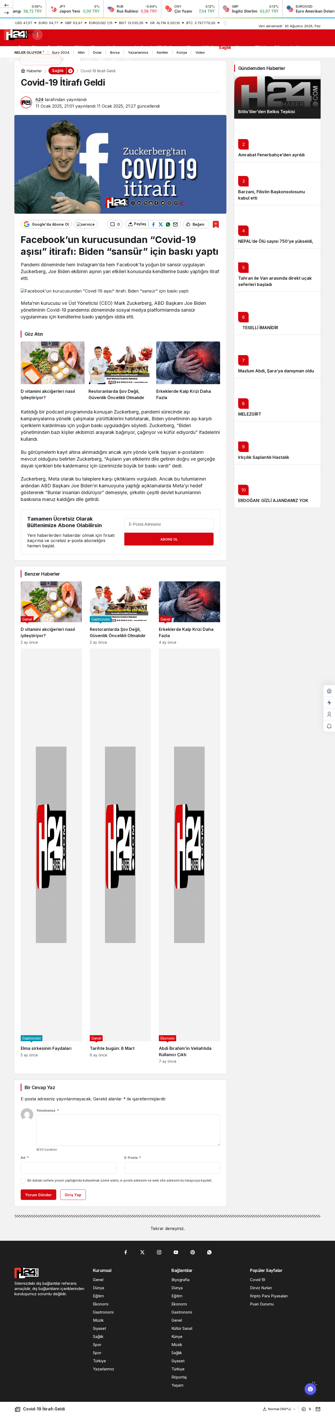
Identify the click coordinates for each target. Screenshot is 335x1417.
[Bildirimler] (127, 59)
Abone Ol (169, 539)
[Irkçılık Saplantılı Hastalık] (277, 442)
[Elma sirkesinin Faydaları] (51, 855)
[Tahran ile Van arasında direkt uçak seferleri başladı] (277, 269)
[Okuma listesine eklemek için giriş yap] (215, 224)
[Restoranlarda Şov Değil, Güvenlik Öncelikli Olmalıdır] (120, 371)
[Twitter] (142, 1252)
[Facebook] (125, 1252)
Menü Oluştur (240, 23)
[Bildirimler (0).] (329, 726)
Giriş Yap (73, 1195)
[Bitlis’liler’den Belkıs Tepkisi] (277, 97)
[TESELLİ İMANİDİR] (277, 313)
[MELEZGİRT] (277, 399)
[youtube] (176, 1252)
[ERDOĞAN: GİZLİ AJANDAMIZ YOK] (277, 486)
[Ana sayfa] (19, 47)
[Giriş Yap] (114, 59)
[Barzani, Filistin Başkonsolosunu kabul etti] (277, 183)
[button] (101, 59)
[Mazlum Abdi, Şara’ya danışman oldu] (277, 356)
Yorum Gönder (38, 1195)
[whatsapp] (209, 1252)
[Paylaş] (317, 1409)
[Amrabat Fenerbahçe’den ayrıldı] (277, 140)
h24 (39, 99)
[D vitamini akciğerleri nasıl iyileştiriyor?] (53, 371)
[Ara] (88, 59)
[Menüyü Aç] (37, 35)
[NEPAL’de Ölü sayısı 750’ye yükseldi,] (277, 226)
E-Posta (132, 1157)
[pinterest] (192, 1252)
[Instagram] (159, 1252)
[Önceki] (6, 5)
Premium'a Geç (44, 59)
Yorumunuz (47, 1110)
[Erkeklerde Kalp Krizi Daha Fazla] (188, 371)
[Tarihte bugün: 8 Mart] (120, 855)
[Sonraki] (6, 13)
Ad (25, 1157)
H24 (72, 60)
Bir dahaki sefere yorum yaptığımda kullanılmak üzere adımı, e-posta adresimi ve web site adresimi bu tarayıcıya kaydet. (119, 1180)
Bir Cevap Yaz (40, 1087)
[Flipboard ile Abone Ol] (86, 224)
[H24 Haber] (16, 34)
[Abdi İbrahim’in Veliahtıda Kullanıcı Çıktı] (189, 855)
